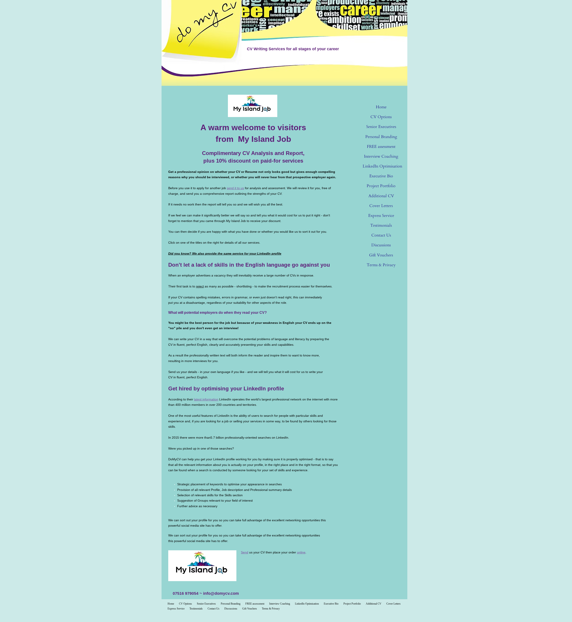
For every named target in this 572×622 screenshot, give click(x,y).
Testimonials (381, 225)
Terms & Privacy (381, 265)
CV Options (381, 117)
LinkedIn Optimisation (382, 166)
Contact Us (381, 235)
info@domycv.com (221, 593)
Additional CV (381, 196)
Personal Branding (381, 137)
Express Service (381, 215)
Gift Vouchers (381, 255)
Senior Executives (381, 127)
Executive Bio (381, 176)
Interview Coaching (381, 156)
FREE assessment (381, 146)
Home (381, 107)
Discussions (381, 245)
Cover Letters (381, 206)
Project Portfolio (381, 186)
